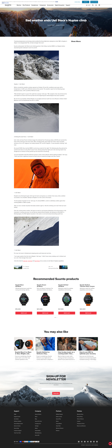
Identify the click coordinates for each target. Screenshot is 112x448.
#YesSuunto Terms (80, 423)
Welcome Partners (59, 428)
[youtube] (88, 442)
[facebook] (82, 442)
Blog (36, 418)
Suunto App (16, 428)
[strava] (97, 442)
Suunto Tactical (38, 414)
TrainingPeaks (59, 423)
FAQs (15, 414)
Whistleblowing (38, 432)
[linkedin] (94, 442)
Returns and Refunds (81, 425)
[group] (24, 349)
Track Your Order (17, 432)
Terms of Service (80, 418)
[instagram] (79, 442)
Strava (57, 421)
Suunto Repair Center (18, 423)
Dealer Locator (59, 416)
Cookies (78, 421)
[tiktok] (91, 442)
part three (37, 261)
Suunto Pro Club (38, 421)
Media (36, 428)
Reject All (85, 1)
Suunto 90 (37, 435)
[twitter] (85, 442)
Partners (57, 430)
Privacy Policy (80, 416)
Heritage (36, 425)
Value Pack (58, 425)
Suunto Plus (58, 418)
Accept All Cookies (94, 1)
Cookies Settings (77, 1)
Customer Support (17, 430)
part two (30, 261)
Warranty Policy (80, 414)
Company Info (38, 423)
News (36, 416)
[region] (56, 2)
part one (25, 261)
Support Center (17, 416)
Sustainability (37, 430)
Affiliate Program (59, 414)
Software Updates (17, 421)
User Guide (16, 418)
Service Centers (17, 425)
